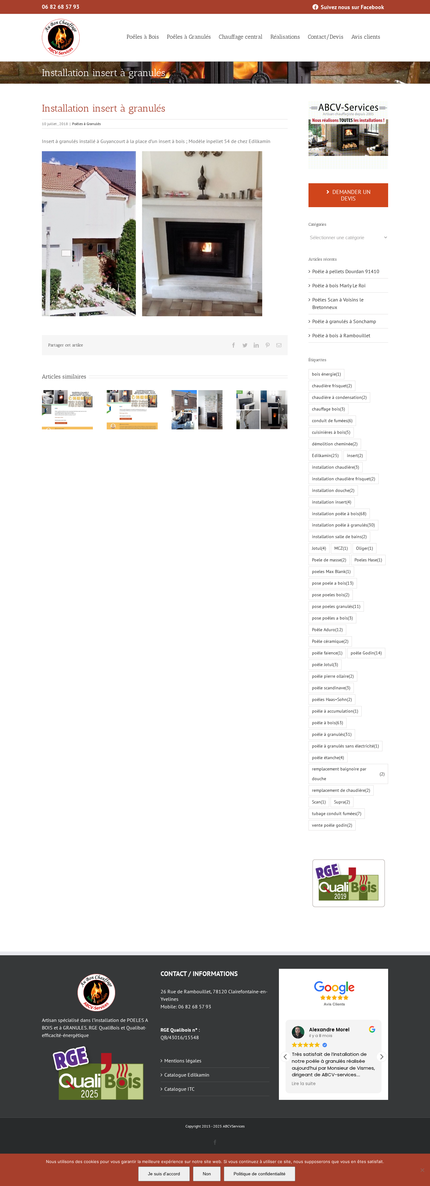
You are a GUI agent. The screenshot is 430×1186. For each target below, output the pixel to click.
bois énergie (326, 374)
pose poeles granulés (336, 606)
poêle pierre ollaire (333, 676)
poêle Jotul (325, 664)
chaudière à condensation (339, 397)
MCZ (341, 548)
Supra (342, 802)
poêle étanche (328, 757)
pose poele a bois (333, 583)
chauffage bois (328, 409)
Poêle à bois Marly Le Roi (338, 285)
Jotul (319, 548)
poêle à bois (327, 722)
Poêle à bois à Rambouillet (341, 335)
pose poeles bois (330, 595)
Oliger (364, 548)
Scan (319, 802)
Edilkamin (325, 455)
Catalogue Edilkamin (186, 1075)
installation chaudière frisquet (343, 479)
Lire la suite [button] (304, 1084)
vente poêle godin (332, 825)
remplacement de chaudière (341, 790)
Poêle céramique (330, 641)
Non (207, 1173)
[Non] (422, 1170)
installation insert (331, 502)
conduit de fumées (332, 420)
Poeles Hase (368, 560)
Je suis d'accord (164, 1173)
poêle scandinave (331, 688)
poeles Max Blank (331, 571)
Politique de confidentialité (260, 1173)
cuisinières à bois (331, 432)
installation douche (333, 490)
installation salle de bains (339, 536)
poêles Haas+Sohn (332, 699)
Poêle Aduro (327, 629)
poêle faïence (327, 653)
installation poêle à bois (339, 513)
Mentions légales (182, 1060)
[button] (381, 1057)
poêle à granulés (332, 734)
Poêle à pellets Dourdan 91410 (345, 271)
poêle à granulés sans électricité (345, 746)
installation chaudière (335, 467)
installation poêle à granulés (343, 525)
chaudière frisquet (332, 386)
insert (355, 455)
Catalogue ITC (179, 1089)
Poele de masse (329, 560)
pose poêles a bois (332, 618)
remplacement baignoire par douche (348, 773)
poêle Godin (366, 653)
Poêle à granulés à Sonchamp (344, 321)
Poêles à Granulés (86, 123)
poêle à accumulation (335, 711)
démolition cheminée (335, 444)
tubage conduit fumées (336, 813)
